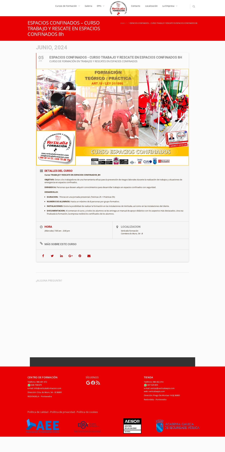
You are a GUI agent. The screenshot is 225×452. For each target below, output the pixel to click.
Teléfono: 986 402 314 (153, 381)
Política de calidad (38, 412)
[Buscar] (193, 6)
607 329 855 (152, 385)
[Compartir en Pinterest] (80, 256)
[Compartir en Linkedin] (61, 256)
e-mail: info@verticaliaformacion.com (44, 388)
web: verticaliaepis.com (154, 391)
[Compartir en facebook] (43, 256)
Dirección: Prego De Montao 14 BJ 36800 (162, 395)
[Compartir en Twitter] (52, 256)
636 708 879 (36, 385)
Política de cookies (87, 412)
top (219, 446)
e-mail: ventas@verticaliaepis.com (159, 388)
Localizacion (131, 226)
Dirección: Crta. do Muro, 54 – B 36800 (45, 392)
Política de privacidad (62, 412)
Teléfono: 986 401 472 (37, 381)
